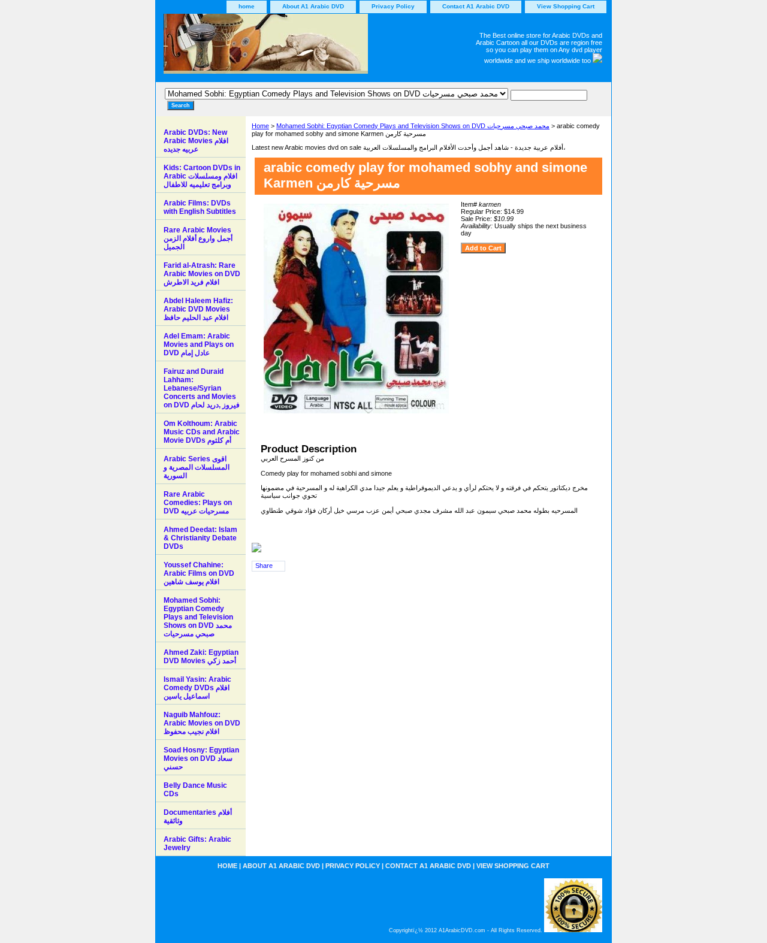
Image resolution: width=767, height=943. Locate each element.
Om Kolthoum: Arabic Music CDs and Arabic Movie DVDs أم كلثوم (202, 432)
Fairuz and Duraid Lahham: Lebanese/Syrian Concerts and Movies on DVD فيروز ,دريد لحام (202, 388)
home (246, 6)
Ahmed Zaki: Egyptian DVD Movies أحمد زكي (201, 656)
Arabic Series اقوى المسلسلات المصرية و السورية (197, 467)
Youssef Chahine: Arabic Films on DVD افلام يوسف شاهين (199, 573)
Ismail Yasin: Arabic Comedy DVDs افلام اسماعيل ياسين (197, 687)
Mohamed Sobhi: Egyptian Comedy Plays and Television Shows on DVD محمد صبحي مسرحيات (412, 125)
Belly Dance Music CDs (195, 789)
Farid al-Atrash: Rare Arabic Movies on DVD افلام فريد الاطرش (202, 273)
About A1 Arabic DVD (313, 6)
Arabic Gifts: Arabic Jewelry (197, 843)
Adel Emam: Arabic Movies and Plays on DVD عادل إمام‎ (199, 344)
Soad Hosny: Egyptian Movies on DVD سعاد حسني (201, 758)
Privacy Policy (393, 6)
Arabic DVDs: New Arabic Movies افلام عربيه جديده (196, 140)
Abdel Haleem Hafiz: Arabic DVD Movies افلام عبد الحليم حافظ (198, 309)
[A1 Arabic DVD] (305, 48)
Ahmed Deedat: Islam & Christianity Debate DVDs (200, 538)
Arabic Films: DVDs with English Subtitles (200, 207)
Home (260, 125)
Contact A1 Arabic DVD (475, 6)
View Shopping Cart (565, 6)
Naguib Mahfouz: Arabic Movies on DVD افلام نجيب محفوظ (202, 723)
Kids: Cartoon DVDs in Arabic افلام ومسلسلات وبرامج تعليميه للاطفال (202, 176)
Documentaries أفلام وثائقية (198, 816)
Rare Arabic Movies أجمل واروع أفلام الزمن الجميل (198, 238)
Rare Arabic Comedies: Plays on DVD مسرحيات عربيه (198, 502)
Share (264, 565)
